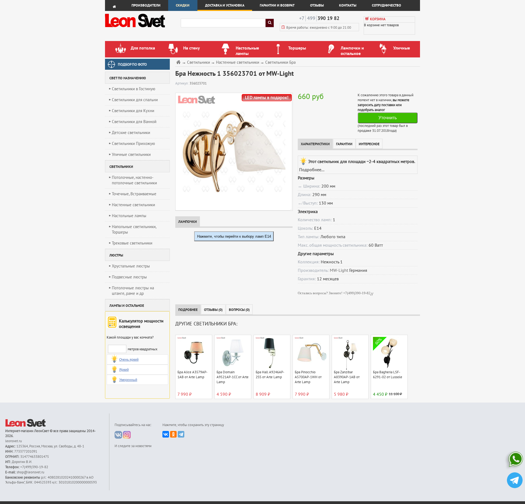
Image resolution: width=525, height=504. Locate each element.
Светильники (198, 62)
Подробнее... (311, 169)
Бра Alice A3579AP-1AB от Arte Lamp (192, 374)
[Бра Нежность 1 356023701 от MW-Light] (233, 151)
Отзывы (317, 5)
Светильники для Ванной (134, 121)
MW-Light (339, 270)
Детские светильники (131, 132)
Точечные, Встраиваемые (134, 193)
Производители (146, 5)
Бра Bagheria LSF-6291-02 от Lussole (387, 374)
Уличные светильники (131, 154)
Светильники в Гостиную (133, 88)
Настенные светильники (133, 204)
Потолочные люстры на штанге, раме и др (133, 290)
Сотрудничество (386, 5)
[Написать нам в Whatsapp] (514, 460)
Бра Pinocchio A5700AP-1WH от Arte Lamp (308, 377)
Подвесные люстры (129, 277)
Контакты (347, 5)
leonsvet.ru (13, 441)
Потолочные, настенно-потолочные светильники (134, 180)
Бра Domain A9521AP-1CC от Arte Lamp (233, 377)
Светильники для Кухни (133, 110)
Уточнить (387, 117)
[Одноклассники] (173, 434)
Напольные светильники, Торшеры (134, 229)
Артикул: (182, 83)
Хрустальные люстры (131, 266)
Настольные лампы (129, 215)
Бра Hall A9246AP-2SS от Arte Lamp (270, 374)
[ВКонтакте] (165, 434)
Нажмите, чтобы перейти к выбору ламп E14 (234, 236)
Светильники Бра (280, 62)
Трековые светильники (132, 243)
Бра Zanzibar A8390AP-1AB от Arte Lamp (347, 377)
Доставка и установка (224, 5)
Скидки (182, 5)
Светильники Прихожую (133, 143)
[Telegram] (181, 434)
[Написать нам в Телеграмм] (514, 480)
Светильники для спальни (135, 99)
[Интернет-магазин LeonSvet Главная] (142, 29)
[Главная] (179, 62)
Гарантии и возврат (277, 5)
